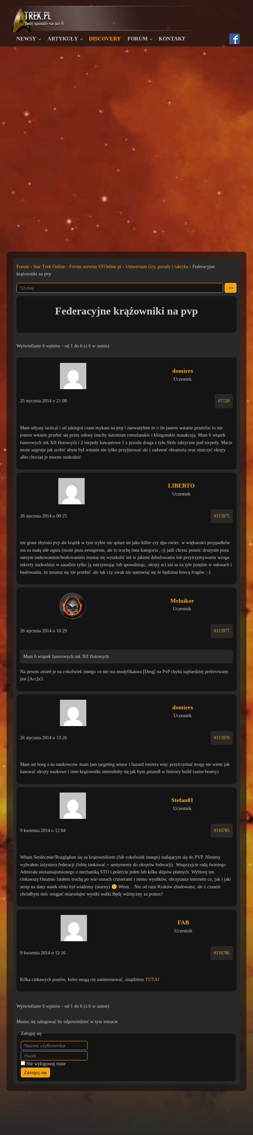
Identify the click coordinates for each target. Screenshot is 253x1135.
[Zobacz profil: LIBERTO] (71, 489)
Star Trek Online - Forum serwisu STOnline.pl (77, 266)
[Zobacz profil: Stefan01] (73, 804)
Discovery (105, 38)
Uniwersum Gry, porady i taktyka (157, 266)
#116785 (222, 830)
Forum (137, 38)
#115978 (222, 737)
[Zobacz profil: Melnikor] (72, 604)
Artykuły (62, 38)
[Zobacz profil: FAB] (74, 926)
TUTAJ (152, 979)
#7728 (224, 400)
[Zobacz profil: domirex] (73, 374)
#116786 (222, 952)
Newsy (26, 38)
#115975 (222, 516)
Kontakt (172, 38)
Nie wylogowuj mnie (46, 1063)
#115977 (222, 630)
